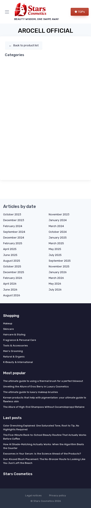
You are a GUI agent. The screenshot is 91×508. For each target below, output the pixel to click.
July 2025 (55, 255)
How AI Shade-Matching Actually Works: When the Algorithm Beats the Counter (43, 446)
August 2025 (11, 260)
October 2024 (58, 231)
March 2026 (56, 277)
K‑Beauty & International (18, 362)
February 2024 (12, 226)
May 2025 (55, 249)
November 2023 (59, 214)
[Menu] (7, 11)
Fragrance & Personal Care (19, 340)
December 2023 (13, 220)
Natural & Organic (14, 356)
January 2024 (58, 220)
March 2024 (56, 226)
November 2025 (59, 266)
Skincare (8, 328)
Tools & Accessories (15, 345)
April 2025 (10, 249)
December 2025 (13, 272)
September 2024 (14, 231)
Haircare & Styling (14, 334)
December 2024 (13, 237)
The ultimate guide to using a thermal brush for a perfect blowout (43, 381)
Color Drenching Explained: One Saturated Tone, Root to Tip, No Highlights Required (41, 427)
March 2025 (56, 243)
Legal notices (33, 495)
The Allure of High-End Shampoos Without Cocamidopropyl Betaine (43, 406)
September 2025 (60, 260)
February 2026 (12, 277)
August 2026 (11, 295)
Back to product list (24, 45)
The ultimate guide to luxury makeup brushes (30, 392)
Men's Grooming (13, 351)
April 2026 (10, 283)
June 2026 (10, 289)
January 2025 (58, 237)
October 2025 (12, 266)
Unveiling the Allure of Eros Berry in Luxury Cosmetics (36, 386)
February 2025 (12, 243)
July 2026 (55, 289)
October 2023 (12, 214)
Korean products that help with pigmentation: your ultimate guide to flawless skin (44, 399)
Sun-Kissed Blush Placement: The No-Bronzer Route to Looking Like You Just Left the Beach (44, 461)
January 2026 (58, 272)
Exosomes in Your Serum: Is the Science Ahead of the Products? (42, 453)
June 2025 (10, 255)
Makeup (7, 323)
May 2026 (55, 283)
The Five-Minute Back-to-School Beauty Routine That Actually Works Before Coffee (44, 436)
